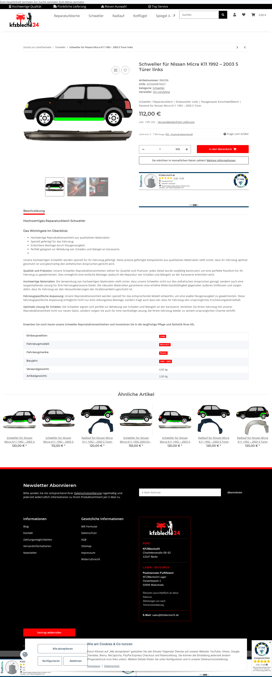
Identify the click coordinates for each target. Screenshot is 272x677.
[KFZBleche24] (24, 20)
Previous (9, 427)
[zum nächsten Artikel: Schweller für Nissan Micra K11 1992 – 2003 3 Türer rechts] (237, 47)
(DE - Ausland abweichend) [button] (179, 134)
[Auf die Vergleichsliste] (116, 70)
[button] (234, 15)
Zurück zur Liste (32, 47)
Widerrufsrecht (90, 559)
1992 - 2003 (165, 361)
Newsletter (30, 552)
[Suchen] (223, 15)
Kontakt (28, 533)
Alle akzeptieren (63, 648)
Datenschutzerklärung (88, 493)
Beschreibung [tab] (34, 211)
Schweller (159, 88)
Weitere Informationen (221, 160)
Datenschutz (112, 666)
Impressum (93, 666)
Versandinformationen (37, 546)
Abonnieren (234, 492)
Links (162, 336)
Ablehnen (76, 660)
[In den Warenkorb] (26, 60)
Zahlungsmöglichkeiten (37, 539)
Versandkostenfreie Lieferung (176, 122)
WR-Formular (89, 526)
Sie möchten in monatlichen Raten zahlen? (194, 160)
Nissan (163, 353)
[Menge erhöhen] (187, 149)
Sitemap (86, 546)
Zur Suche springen (46, 2)
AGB (83, 539)
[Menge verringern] (143, 149)
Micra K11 (164, 344)
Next (263, 427)
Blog (26, 526)
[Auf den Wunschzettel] (125, 70)
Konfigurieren (51, 660)
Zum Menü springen (71, 2)
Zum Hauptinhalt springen (17, 2)
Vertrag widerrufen (49, 632)
